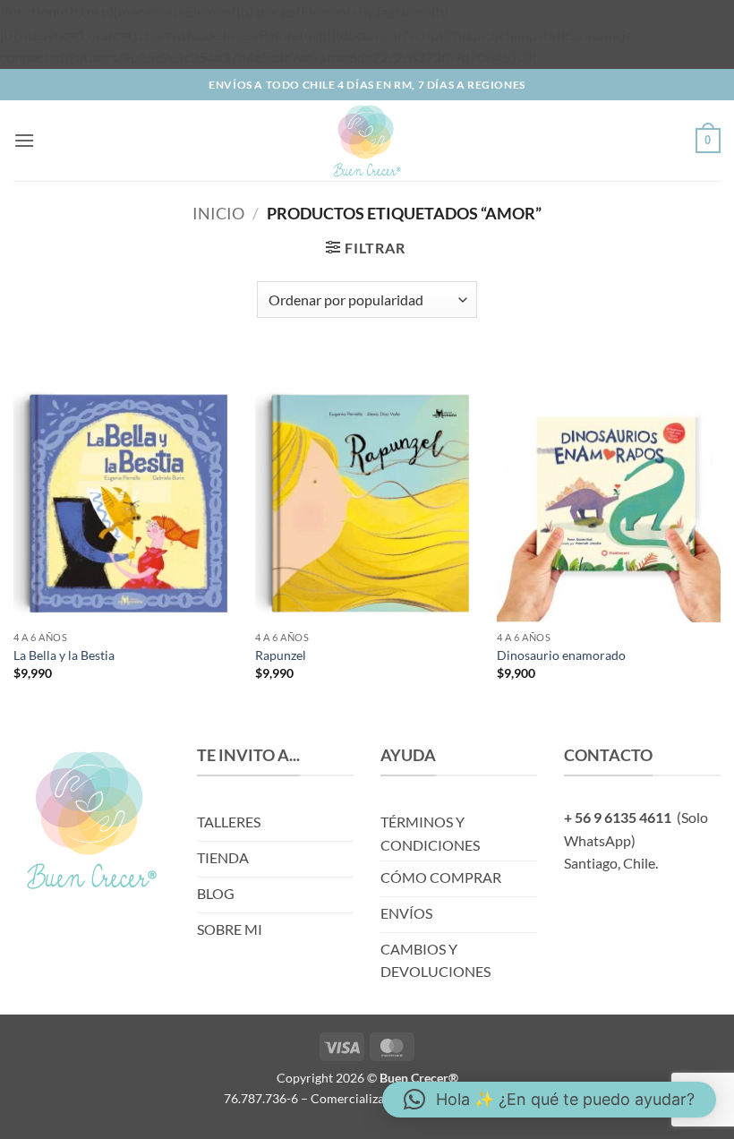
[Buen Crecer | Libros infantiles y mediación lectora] (367, 140)
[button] (24, 140)
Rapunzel (280, 655)
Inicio (218, 213)
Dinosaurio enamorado (561, 655)
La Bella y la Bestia (64, 655)
